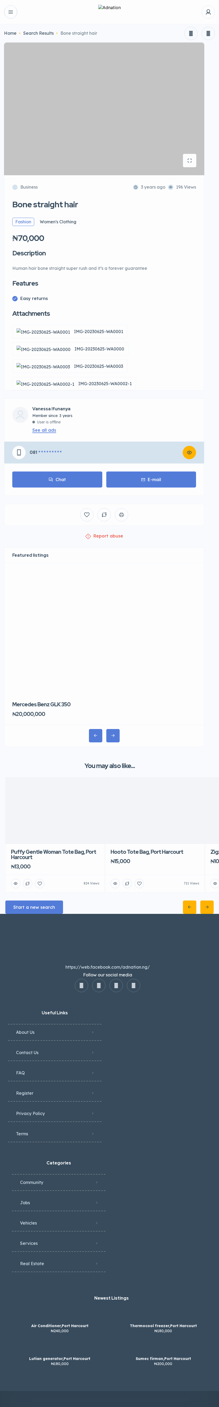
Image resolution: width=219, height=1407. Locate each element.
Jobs (25, 1202)
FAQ (20, 1072)
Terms (22, 1133)
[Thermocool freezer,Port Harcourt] (163, 1315)
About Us (25, 1032)
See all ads (44, 430)
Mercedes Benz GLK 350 (41, 704)
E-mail (154, 479)
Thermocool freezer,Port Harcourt (163, 1326)
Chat (61, 479)
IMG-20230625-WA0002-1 (105, 383)
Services (29, 1243)
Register (24, 1093)
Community (31, 1182)
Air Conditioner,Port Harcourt (59, 1326)
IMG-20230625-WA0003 (98, 366)
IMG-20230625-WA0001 (98, 331)
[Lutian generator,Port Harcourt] (60, 1348)
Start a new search (34, 907)
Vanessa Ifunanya (51, 409)
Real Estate (32, 1263)
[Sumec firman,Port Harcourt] (163, 1348)
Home (10, 33)
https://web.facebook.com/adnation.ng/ (107, 967)
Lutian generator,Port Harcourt (59, 1359)
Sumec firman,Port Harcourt (163, 1359)
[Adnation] (109, 12)
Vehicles (28, 1223)
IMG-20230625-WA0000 (99, 349)
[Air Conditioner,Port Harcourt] (60, 1315)
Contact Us (27, 1052)
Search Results (38, 33)
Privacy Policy (30, 1113)
